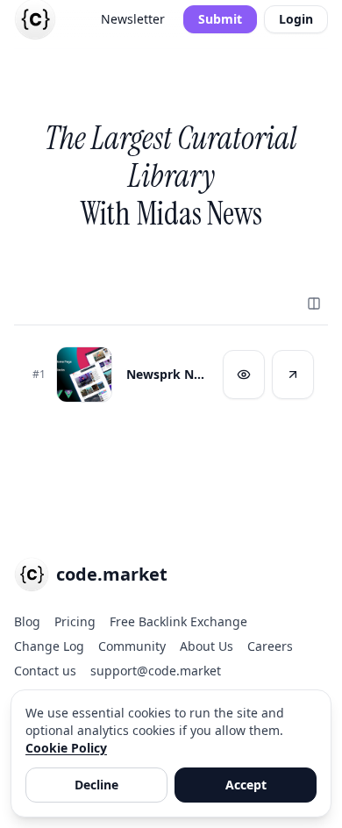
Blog (27, 621)
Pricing (75, 621)
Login (296, 19)
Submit (220, 19)
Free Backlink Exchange (178, 621)
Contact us (45, 670)
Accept (246, 784)
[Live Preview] (244, 374)
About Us (206, 646)
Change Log (49, 646)
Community (132, 646)
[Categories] (314, 303)
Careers (270, 646)
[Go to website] (293, 374)
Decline (96, 784)
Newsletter (133, 19)
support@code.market (155, 670)
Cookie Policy (66, 747)
